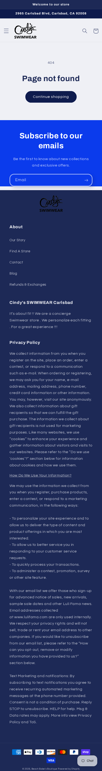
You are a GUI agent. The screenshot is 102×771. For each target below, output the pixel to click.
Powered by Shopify (69, 769)
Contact (16, 262)
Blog (13, 273)
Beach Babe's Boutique (44, 769)
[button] (6, 31)
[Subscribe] (86, 180)
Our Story (17, 240)
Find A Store (19, 251)
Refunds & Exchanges (27, 284)
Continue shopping (51, 97)
